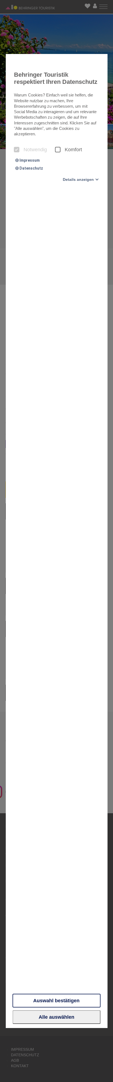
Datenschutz (31, 168)
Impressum (29, 160)
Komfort (73, 149)
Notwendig (35, 149)
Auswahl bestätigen (56, 1000)
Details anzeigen (78, 179)
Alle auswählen (56, 1017)
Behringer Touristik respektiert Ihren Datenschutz (55, 78)
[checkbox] (16, 149)
